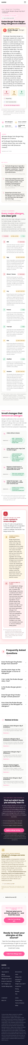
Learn (2, 9)
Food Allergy (16, 9)
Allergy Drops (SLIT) (6, 979)
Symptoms (18, 986)
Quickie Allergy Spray (6, 986)
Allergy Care (9, 9)
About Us (3, 1000)
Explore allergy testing (13, 830)
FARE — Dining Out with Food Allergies (13, 200)
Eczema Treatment (6, 981)
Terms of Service (19, 1003)
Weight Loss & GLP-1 (20, 984)
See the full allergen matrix (12, 105)
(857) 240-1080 (5, 968)
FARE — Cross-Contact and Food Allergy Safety (15, 174)
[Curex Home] (5, 2)
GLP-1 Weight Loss (6, 984)
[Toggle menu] (25, 2)
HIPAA (16, 1005)
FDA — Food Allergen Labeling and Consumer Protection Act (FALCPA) (14, 187)
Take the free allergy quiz (14, 920)
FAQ (16, 994)
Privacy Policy (18, 1000)
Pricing (17, 989)
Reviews (17, 991)
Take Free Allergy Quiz (14, 954)
